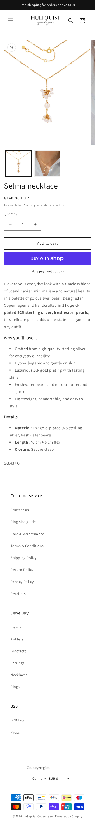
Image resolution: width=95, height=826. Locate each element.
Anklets (17, 639)
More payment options (47, 271)
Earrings (18, 662)
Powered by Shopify (68, 816)
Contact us (20, 509)
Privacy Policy (22, 581)
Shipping (29, 205)
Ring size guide (23, 521)
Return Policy (22, 569)
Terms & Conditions (27, 545)
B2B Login (19, 720)
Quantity (10, 214)
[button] (10, 20)
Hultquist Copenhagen (39, 816)
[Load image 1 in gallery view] (18, 163)
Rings (15, 686)
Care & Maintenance (27, 534)
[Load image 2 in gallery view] (47, 163)
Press (15, 732)
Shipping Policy (24, 557)
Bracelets (18, 651)
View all (17, 627)
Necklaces (19, 674)
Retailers (18, 593)
